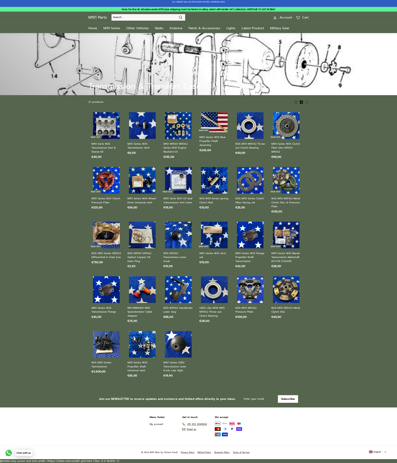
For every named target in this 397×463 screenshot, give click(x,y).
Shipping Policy (222, 452)
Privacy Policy (187, 452)
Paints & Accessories (204, 28)
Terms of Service (241, 452)
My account (156, 424)
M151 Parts (97, 17)
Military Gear (279, 28)
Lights (231, 28)
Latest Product (253, 28)
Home (92, 28)
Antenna (176, 28)
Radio (159, 28)
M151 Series (111, 28)
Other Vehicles (137, 28)
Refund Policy (204, 452)
